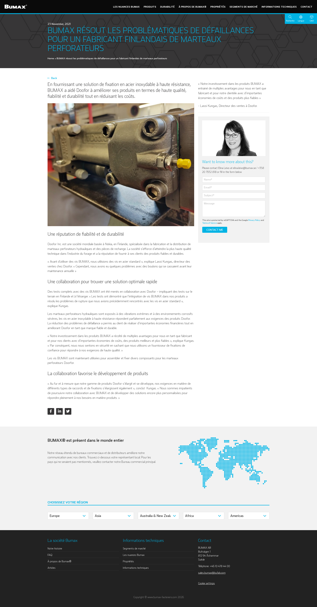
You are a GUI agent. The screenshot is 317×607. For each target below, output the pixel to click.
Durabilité (167, 6)
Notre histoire (55, 548)
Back (53, 78)
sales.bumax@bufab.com (212, 572)
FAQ (50, 554)
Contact (306, 6)
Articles (51, 567)
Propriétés (218, 6)
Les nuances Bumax (126, 6)
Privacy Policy (254, 220)
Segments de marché (243, 6)
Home (51, 58)
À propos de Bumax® (192, 6)
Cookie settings (206, 583)
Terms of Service (209, 223)
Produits (150, 6)
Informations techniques (279, 6)
